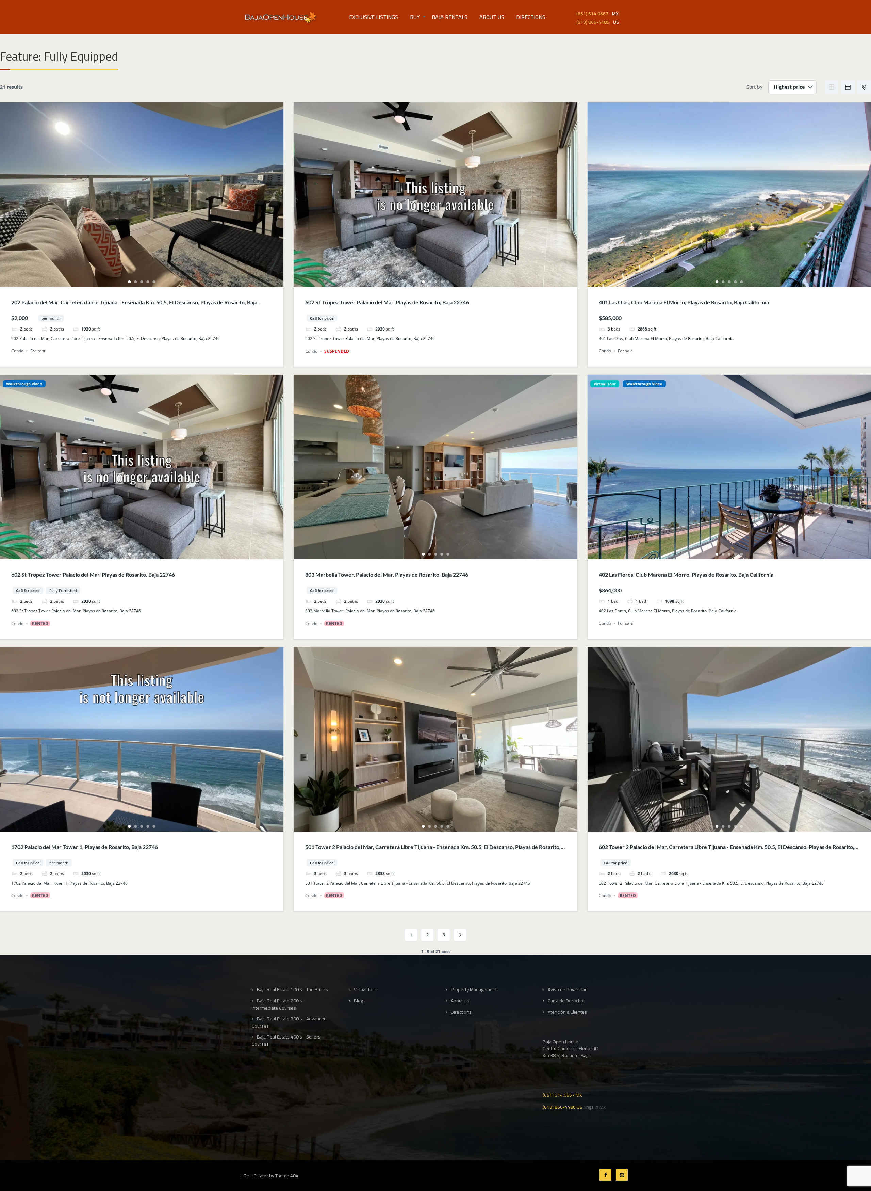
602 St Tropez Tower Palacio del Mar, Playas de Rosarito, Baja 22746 (387, 302)
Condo (17, 351)
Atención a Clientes (567, 1012)
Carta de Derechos (567, 1000)
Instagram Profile (622, 1175)
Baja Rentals (449, 17)
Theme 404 (286, 1175)
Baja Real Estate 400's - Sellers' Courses (287, 1040)
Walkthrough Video (24, 384)
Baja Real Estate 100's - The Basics (292, 989)
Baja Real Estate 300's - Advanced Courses (289, 1022)
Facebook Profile (605, 1175)
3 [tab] (142, 281)
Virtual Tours (366, 989)
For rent (37, 351)
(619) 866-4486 (592, 22)
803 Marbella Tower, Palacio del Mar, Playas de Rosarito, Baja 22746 (386, 574)
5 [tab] (154, 281)
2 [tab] (135, 281)
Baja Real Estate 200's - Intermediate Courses (278, 1004)
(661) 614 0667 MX (562, 1094)
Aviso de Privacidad (568, 989)
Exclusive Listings (373, 17)
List (848, 87)
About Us (491, 17)
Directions (530, 17)
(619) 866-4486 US (562, 1106)
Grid (831, 87)
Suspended (336, 351)
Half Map (864, 87)
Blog (358, 1000)
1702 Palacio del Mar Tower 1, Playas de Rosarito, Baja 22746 (84, 846)
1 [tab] (129, 281)
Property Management (474, 989)
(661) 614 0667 (592, 13)
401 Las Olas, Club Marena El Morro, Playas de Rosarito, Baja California (684, 302)
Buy (415, 17)
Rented (40, 623)
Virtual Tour (605, 384)
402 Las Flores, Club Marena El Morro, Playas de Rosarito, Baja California (686, 574)
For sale (625, 351)
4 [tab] (148, 281)
